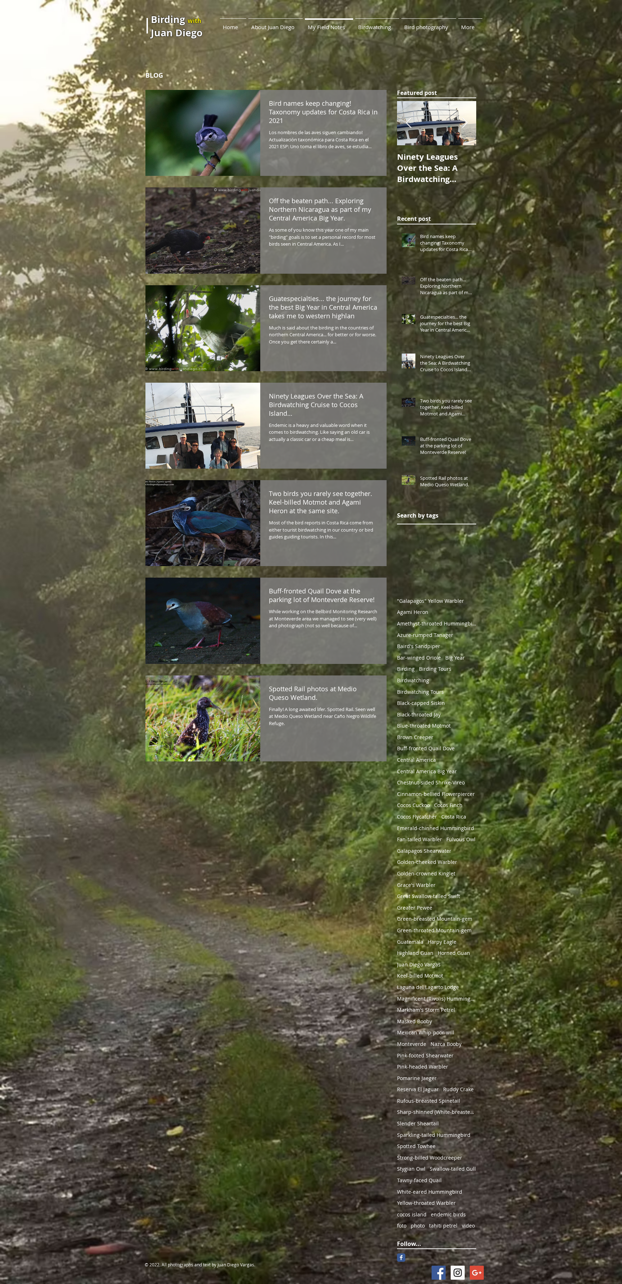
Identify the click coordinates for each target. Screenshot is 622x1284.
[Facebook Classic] (401, 1257)
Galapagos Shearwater (424, 850)
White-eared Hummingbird (429, 1191)
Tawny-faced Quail (419, 1180)
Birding (406, 668)
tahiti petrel (443, 1225)
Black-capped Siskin (421, 703)
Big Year (455, 657)
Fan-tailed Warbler (419, 839)
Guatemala (410, 941)
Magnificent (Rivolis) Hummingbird (436, 998)
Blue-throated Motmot (424, 725)
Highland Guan (415, 953)
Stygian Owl (411, 1168)
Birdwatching (413, 680)
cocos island (412, 1214)
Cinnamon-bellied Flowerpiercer (436, 794)
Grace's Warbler (416, 885)
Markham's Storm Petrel (426, 1009)
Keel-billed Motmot (420, 975)
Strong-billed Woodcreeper (429, 1157)
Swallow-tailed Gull (453, 1168)
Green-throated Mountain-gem (434, 930)
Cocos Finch (448, 805)
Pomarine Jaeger (417, 1078)
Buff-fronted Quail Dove (426, 748)
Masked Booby (414, 1021)
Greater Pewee (414, 907)
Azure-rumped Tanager (425, 635)
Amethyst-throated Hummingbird (436, 623)
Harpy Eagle (442, 941)
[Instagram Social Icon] (458, 1273)
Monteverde (411, 1044)
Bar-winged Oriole (419, 657)
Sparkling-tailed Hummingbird (433, 1135)
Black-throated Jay (419, 714)
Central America (416, 759)
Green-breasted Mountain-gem (434, 918)
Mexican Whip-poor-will (425, 1032)
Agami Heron (412, 612)
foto (401, 1225)
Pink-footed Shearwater (425, 1055)
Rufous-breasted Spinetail (428, 1100)
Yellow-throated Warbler (426, 1202)
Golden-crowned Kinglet (426, 873)
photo (418, 1225)
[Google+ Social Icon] (477, 1273)
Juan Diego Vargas (419, 964)
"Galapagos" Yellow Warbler (430, 600)
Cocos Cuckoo (413, 805)
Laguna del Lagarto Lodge (428, 987)
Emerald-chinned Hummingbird (435, 828)
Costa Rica (453, 816)
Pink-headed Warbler (422, 1066)
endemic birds (448, 1214)
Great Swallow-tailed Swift (428, 896)
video (468, 1225)
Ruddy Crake (458, 1089)
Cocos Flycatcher (417, 816)
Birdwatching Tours (420, 691)
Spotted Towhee (416, 1146)
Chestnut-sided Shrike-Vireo (431, 782)
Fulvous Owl (460, 839)
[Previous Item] (408, 123)
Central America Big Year (427, 771)
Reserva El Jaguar (418, 1089)
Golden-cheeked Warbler (427, 862)
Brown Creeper (415, 737)
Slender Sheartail (418, 1123)
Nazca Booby (446, 1044)
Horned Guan (454, 953)
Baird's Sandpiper (418, 646)
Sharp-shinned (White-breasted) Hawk (436, 1111)
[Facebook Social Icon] (439, 1273)
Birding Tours (435, 668)
